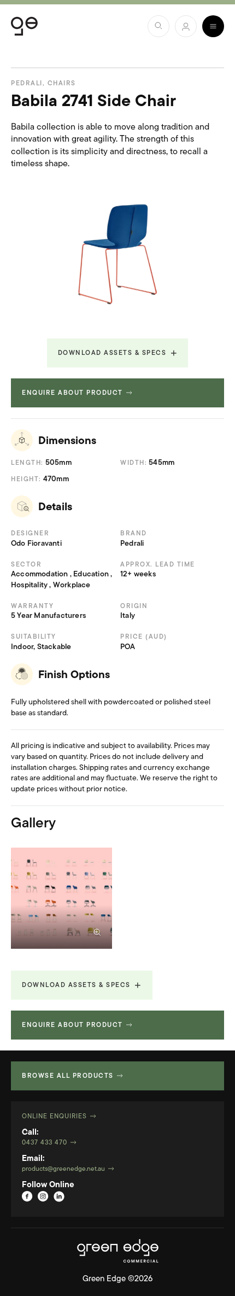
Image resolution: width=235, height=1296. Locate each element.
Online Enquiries (54, 1116)
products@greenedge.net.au (63, 1169)
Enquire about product (72, 393)
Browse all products (68, 1076)
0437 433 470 (44, 1143)
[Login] (186, 26)
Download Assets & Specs (112, 353)
